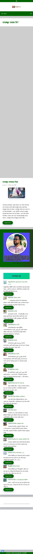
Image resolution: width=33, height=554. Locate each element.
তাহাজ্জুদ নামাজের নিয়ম (10, 181)
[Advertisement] (16, 103)
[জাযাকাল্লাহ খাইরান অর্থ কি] (5, 298)
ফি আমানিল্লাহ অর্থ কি (13, 369)
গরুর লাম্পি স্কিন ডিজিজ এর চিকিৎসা (16, 396)
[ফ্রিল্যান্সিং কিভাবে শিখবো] (5, 467)
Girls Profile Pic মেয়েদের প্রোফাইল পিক (18, 439)
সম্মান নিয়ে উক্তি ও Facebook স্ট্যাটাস (18, 480)
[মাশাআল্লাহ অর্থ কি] (5, 341)
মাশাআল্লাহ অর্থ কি (12, 340)
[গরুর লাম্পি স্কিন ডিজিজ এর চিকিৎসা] (5, 397)
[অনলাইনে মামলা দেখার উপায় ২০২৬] (5, 453)
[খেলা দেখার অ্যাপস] (5, 411)
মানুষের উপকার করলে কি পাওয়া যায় (16, 383)
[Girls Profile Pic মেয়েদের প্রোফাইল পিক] (5, 440)
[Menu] (16, 1)
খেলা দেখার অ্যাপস (12, 410)
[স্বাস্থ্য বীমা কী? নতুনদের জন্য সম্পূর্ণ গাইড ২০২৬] (5, 283)
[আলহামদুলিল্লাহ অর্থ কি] (5, 354)
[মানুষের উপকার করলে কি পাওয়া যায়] (5, 384)
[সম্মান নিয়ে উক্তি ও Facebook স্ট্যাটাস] (5, 480)
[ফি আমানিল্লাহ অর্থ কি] (5, 370)
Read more (8, 223)
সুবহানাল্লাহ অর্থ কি (12, 311)
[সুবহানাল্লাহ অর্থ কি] (5, 312)
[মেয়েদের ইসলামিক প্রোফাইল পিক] (5, 424)
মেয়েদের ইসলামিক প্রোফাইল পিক (15, 423)
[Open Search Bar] (31, 13)
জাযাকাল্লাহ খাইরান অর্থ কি (14, 298)
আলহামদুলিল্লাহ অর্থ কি (13, 354)
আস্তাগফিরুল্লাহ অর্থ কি (13, 325)
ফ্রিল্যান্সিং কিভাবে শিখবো (14, 466)
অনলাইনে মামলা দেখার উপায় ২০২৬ (16, 453)
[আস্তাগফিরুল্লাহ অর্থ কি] (5, 325)
